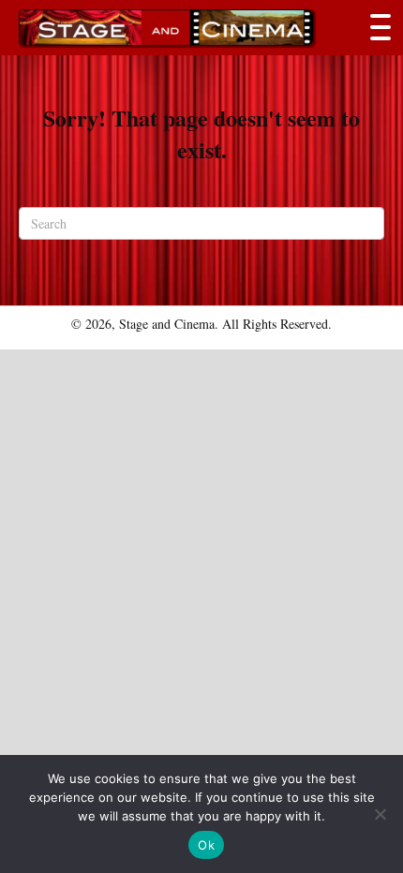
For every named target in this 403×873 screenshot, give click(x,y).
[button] (375, 28)
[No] (379, 814)
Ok (206, 844)
